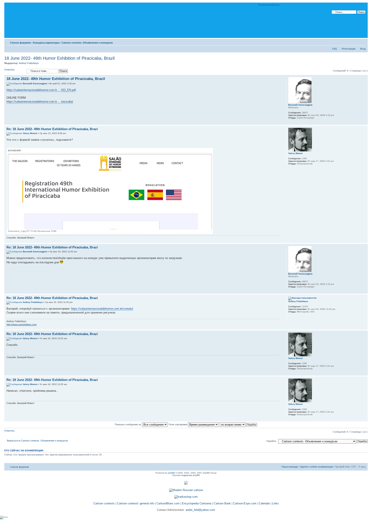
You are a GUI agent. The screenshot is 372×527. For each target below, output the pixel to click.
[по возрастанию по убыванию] (238, 424)
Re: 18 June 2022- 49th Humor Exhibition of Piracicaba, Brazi (52, 129)
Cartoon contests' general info (135, 503)
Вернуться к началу (364, 122)
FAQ (334, 48)
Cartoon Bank (222, 503)
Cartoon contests (104, 503)
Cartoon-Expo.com (244, 503)
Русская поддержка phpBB (186, 475)
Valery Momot (30, 133)
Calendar (264, 503)
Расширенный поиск (268, 5)
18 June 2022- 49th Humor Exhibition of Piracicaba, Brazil (59, 58)
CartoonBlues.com (168, 503)
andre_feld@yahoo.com (200, 509)
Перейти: (271, 441)
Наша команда (290, 466)
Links (275, 503)
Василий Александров (35, 83)
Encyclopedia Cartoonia (196, 503)
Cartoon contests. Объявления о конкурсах (87, 42)
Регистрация (348, 48)
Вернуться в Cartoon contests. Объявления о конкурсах (37, 440)
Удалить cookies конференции (316, 466)
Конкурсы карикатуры (46, 42)
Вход (363, 48)
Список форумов (20, 42)
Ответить (9, 69)
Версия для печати (355, 42)
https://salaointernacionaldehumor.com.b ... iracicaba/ (39, 101)
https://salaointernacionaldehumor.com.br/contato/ (102, 308)
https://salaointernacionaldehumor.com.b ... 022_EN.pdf (41, 90)
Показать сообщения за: (128, 424)
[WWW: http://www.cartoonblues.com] (290, 317)
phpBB (171, 473)
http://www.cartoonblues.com (21, 324)
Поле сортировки (178, 424)
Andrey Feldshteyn (29, 63)
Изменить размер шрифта (362, 42)
